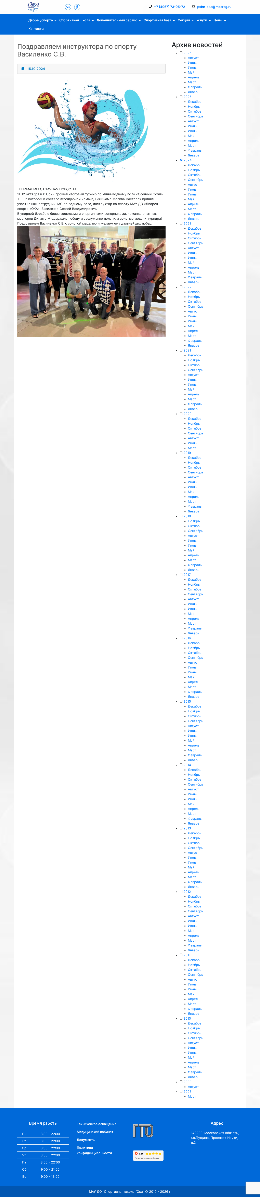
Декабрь (195, 102)
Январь (193, 92)
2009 (187, 1082)
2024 (187, 160)
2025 (187, 97)
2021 (187, 350)
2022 (187, 287)
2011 (186, 955)
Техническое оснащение (96, 1124)
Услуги (201, 20)
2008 (187, 1092)
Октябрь (195, 111)
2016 (187, 638)
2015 (187, 701)
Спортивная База (157, 20)
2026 (187, 53)
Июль (192, 63)
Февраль (195, 87)
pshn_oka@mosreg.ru (214, 7)
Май (191, 72)
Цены (218, 20)
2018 (187, 516)
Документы (86, 1140)
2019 (187, 453)
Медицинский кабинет (95, 1132)
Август (193, 58)
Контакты (36, 29)
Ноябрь (194, 106)
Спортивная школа (74, 20)
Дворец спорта (40, 20)
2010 (187, 1018)
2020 (187, 414)
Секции (184, 20)
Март (192, 82)
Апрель (193, 77)
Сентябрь (195, 116)
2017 (187, 575)
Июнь (192, 67)
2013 (187, 828)
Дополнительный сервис (117, 20)
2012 (187, 892)
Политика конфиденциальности (94, 1150)
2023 (187, 223)
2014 (187, 765)
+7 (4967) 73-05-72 (169, 7)
